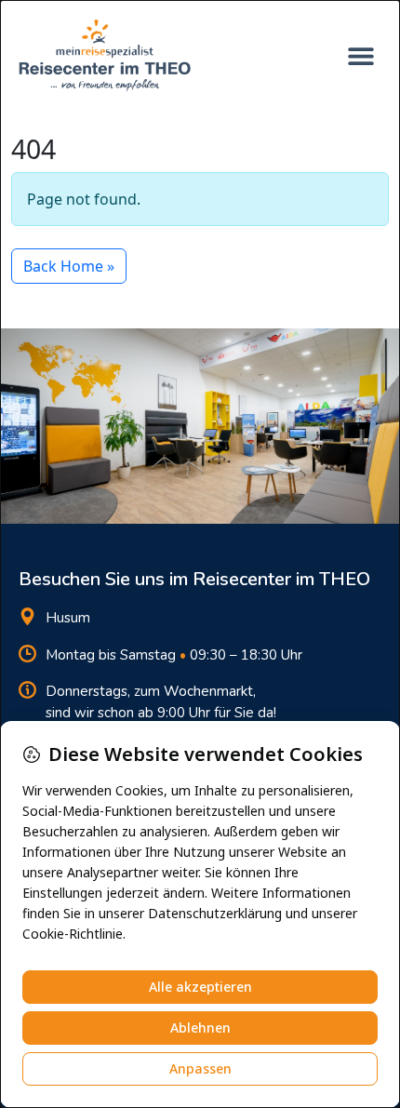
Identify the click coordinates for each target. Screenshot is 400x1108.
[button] (360, 55)
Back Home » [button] (68, 266)
